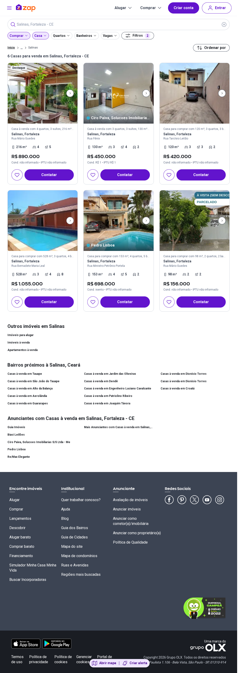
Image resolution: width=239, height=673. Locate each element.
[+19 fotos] (118, 220)
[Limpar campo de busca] (224, 24)
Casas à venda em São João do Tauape (33, 381)
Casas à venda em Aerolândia (27, 396)
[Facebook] (169, 499)
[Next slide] (70, 93)
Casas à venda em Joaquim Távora (107, 403)
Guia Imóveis (16, 427)
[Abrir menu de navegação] (9, 8)
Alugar (120, 8)
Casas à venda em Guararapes (27, 403)
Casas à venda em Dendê (101, 381)
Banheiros (84, 36)
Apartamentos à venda (22, 350)
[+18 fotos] (194, 93)
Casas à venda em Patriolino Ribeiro (108, 396)
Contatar (49, 175)
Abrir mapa (107, 663)
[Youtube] (207, 499)
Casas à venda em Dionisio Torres (184, 381)
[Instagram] (219, 499)
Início (11, 47)
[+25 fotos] (118, 93)
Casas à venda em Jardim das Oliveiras (110, 373)
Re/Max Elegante (18, 456)
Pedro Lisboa (16, 449)
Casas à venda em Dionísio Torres (184, 373)
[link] (42, 123)
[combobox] (118, 24)
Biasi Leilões (16, 434)
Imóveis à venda (18, 342)
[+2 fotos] (194, 220)
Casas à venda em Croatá (177, 388)
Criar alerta (138, 663)
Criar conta (183, 8)
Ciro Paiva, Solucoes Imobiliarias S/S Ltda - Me (38, 442)
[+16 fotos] (42, 93)
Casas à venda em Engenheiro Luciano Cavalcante (117, 388)
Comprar (148, 8)
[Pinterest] (181, 499)
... (22, 47)
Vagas (108, 36)
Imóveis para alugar (20, 335)
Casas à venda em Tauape (24, 373)
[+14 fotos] (42, 220)
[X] (194, 499)
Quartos (59, 36)
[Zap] (32, 8)
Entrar (220, 8)
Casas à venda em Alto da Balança (30, 388)
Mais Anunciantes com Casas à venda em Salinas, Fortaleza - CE (118, 427)
